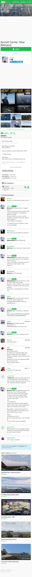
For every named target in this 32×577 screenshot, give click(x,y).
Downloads (6, 133)
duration (9, 198)
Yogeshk (9, 340)
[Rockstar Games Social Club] (12, 59)
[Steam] (10, 59)
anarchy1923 (10, 376)
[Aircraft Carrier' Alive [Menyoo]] (16, 101)
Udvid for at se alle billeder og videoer (16, 129)
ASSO (8, 347)
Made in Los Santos (6, 571)
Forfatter (14, 206)
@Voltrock (10, 248)
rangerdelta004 (11, 438)
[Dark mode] (27, 2)
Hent (17, 49)
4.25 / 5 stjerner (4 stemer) (6, 137)
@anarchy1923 (11, 390)
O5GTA (9, 296)
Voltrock (12, 58)
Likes (14, 133)
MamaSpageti (10, 231)
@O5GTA (9, 311)
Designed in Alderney (6, 570)
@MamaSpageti (11, 240)
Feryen (9, 368)
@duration (10, 208)
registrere (21, 446)
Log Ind (14, 446)
